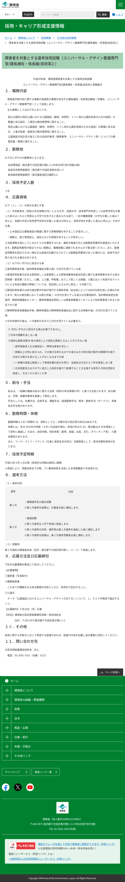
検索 (104, 14)
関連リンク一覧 (43, 772)
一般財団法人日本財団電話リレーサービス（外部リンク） (40, 859)
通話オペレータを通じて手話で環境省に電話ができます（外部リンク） (77, 844)
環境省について (26, 38)
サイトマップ (12, 772)
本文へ (8, 14)
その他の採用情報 (66, 38)
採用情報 (46, 38)
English (28, 14)
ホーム (8, 38)
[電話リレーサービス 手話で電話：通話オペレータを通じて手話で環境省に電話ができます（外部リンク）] (22, 846)
